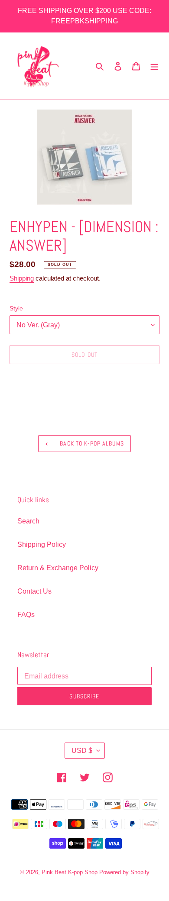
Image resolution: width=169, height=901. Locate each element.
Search (28, 521)
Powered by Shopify (124, 872)
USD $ (82, 750)
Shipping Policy (41, 544)
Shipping (22, 278)
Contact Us (34, 591)
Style (16, 308)
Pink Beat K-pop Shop (70, 872)
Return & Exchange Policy (57, 568)
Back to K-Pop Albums (91, 443)
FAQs (26, 614)
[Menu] (154, 66)
